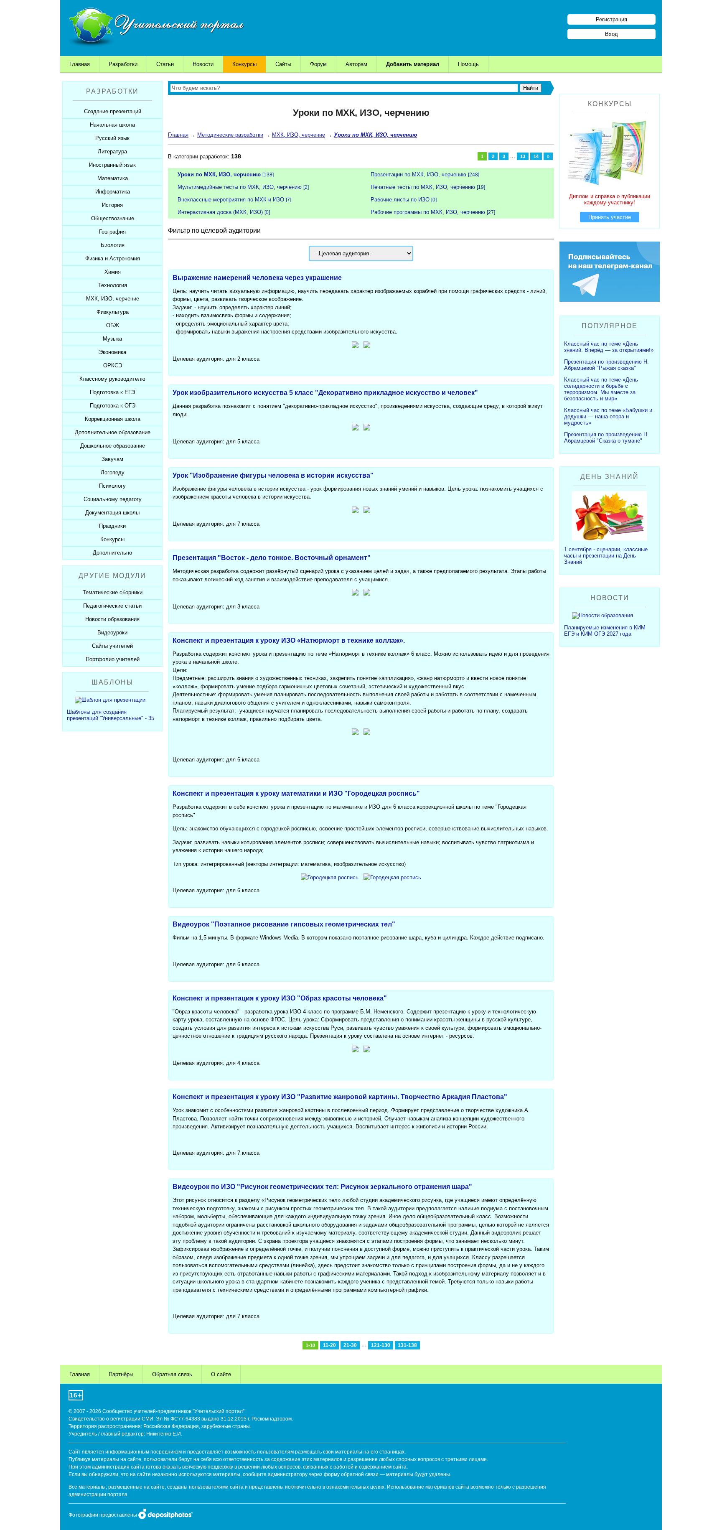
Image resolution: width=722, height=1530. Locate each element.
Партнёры (121, 1374)
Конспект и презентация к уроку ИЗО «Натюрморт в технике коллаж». (289, 640)
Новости (203, 64)
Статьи (165, 64)
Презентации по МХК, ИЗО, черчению (418, 174)
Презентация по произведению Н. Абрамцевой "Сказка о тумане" (606, 437)
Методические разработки (230, 135)
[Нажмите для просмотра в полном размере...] (355, 346)
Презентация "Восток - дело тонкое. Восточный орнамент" (272, 557)
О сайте (221, 1374)
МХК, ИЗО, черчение (298, 135)
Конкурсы (244, 64)
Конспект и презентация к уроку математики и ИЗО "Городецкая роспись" (296, 793)
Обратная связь (172, 1374)
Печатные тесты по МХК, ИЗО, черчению (423, 187)
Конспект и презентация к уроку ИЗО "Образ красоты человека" (280, 998)
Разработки (123, 64)
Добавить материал (412, 64)
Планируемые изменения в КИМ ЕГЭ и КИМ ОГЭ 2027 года (605, 630)
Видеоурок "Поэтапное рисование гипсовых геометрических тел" (284, 924)
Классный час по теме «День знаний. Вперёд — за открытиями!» (608, 347)
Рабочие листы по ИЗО (400, 199)
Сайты (283, 64)
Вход (611, 34)
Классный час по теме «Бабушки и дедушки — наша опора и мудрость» (608, 416)
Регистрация (611, 19)
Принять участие (609, 217)
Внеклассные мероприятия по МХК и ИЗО (231, 199)
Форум (318, 64)
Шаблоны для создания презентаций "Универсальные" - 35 (110, 715)
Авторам (356, 64)
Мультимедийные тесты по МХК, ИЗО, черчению (240, 187)
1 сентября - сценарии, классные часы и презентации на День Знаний (606, 555)
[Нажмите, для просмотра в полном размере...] (355, 733)
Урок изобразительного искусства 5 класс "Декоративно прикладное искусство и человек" (325, 392)
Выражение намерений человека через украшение (257, 277)
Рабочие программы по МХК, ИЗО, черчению (428, 212)
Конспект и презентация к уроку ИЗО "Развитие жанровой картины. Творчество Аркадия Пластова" (340, 1096)
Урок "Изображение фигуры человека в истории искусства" (273, 475)
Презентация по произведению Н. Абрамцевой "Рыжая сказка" (606, 365)
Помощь (468, 64)
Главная (79, 64)
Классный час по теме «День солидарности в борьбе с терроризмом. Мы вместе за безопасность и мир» (601, 389)
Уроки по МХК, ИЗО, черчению (219, 174)
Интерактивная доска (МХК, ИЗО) (220, 212)
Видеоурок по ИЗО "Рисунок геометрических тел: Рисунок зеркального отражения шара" (322, 1186)
